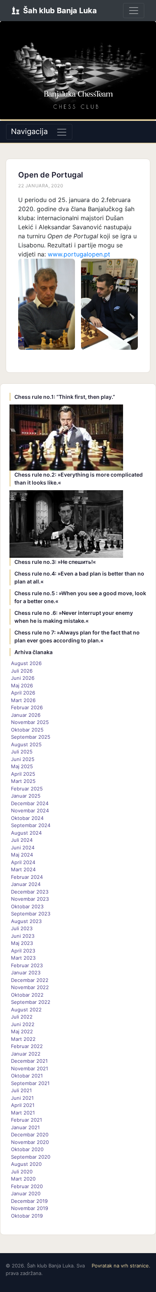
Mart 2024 (23, 869)
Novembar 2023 (30, 899)
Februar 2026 (27, 707)
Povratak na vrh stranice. (121, 1266)
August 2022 (26, 1009)
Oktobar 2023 (27, 906)
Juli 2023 (22, 928)
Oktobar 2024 (27, 818)
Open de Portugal (50, 174)
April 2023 (23, 951)
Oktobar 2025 (27, 730)
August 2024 (26, 833)
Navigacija (29, 131)
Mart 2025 (23, 781)
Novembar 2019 (29, 1208)
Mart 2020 (23, 1179)
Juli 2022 (22, 1017)
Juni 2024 (22, 847)
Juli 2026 (22, 671)
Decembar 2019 (29, 1201)
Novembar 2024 (30, 810)
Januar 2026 (26, 715)
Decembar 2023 (29, 892)
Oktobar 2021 (27, 1076)
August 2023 (26, 921)
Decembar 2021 (29, 1061)
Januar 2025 (26, 796)
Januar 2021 (25, 1127)
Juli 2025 (22, 752)
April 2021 (22, 1105)
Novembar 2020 (30, 1142)
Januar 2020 (26, 1193)
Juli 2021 (21, 1090)
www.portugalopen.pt (79, 254)
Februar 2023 (27, 965)
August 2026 (26, 663)
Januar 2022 (26, 1054)
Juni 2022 (22, 1024)
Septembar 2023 (30, 914)
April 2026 (23, 693)
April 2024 (23, 862)
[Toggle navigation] (133, 10)
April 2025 (23, 774)
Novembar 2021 (29, 1068)
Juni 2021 (22, 1098)
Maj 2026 (22, 685)
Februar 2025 (27, 789)
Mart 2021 (23, 1113)
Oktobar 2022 (27, 995)
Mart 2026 (23, 700)
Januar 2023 (26, 972)
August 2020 (26, 1164)
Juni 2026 (22, 678)
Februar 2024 (27, 877)
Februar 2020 (27, 1186)
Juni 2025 (22, 759)
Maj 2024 (22, 855)
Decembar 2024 (29, 803)
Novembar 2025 (30, 722)
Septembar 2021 (30, 1083)
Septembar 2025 (30, 737)
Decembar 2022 (29, 980)
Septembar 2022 (30, 1002)
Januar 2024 (26, 884)
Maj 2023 (22, 943)
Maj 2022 (22, 1031)
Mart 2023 (23, 958)
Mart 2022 (23, 1039)
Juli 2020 (22, 1172)
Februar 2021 (26, 1120)
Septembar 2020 (30, 1157)
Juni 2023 (22, 936)
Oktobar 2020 (27, 1149)
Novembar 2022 (30, 987)
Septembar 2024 (30, 825)
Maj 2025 (22, 766)
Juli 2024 (22, 840)
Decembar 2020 (29, 1134)
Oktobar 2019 (27, 1216)
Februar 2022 (27, 1046)
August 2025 (26, 744)
